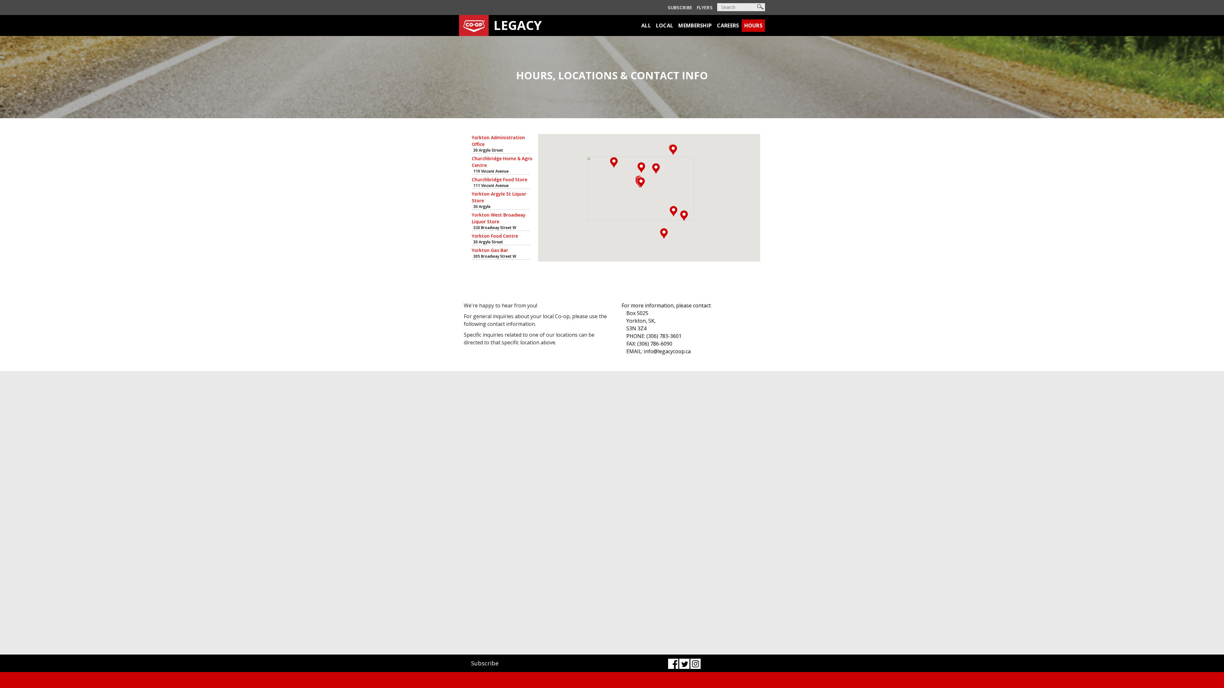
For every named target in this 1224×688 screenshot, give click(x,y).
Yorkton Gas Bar (490, 250)
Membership (695, 25)
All (646, 25)
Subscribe (680, 7)
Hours (753, 25)
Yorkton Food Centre (495, 236)
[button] (673, 150)
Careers (728, 25)
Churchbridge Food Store (499, 179)
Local (665, 25)
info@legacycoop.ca (667, 351)
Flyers (704, 7)
